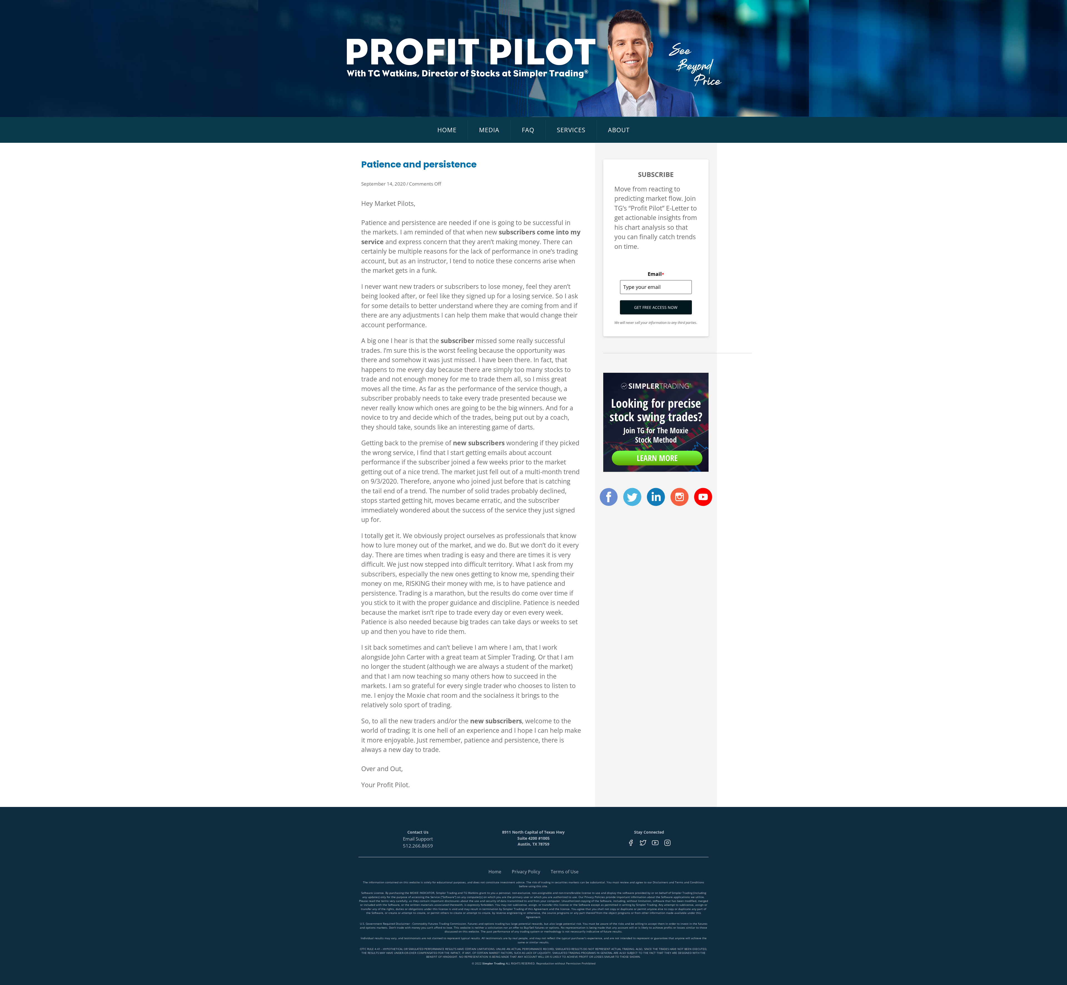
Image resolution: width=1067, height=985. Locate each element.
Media (489, 130)
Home (447, 130)
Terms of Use (565, 872)
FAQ (528, 130)
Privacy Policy (526, 872)
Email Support (418, 839)
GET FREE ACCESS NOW (655, 307)
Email (656, 274)
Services (571, 130)
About (619, 130)
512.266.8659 (418, 845)
